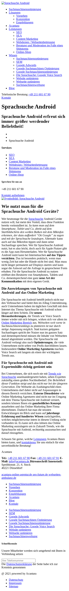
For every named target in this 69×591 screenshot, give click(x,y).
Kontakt (6, 97)
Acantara (14, 25)
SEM (19, 61)
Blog (12, 88)
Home (12, 134)
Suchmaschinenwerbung (30, 84)
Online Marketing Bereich (16, 322)
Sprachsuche (36, 218)
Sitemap (13, 586)
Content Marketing (27, 38)
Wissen (13, 55)
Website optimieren (27, 78)
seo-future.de (41, 474)
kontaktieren (29, 442)
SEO (19, 32)
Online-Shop (23, 52)
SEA (19, 35)
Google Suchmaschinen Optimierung (37, 68)
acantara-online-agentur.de (17, 474)
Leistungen (15, 29)
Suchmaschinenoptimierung (25, 9)
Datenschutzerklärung (19, 564)
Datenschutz (16, 579)
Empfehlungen (24, 22)
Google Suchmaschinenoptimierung (37, 71)
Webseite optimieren (28, 81)
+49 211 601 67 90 (39, 94)
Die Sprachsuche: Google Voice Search (39, 75)
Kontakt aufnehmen (12, 195)
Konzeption (23, 19)
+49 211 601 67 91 (48, 458)
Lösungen (14, 12)
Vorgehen (21, 15)
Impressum (15, 583)
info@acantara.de (19, 461)
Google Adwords (26, 65)
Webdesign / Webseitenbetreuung (35, 42)
